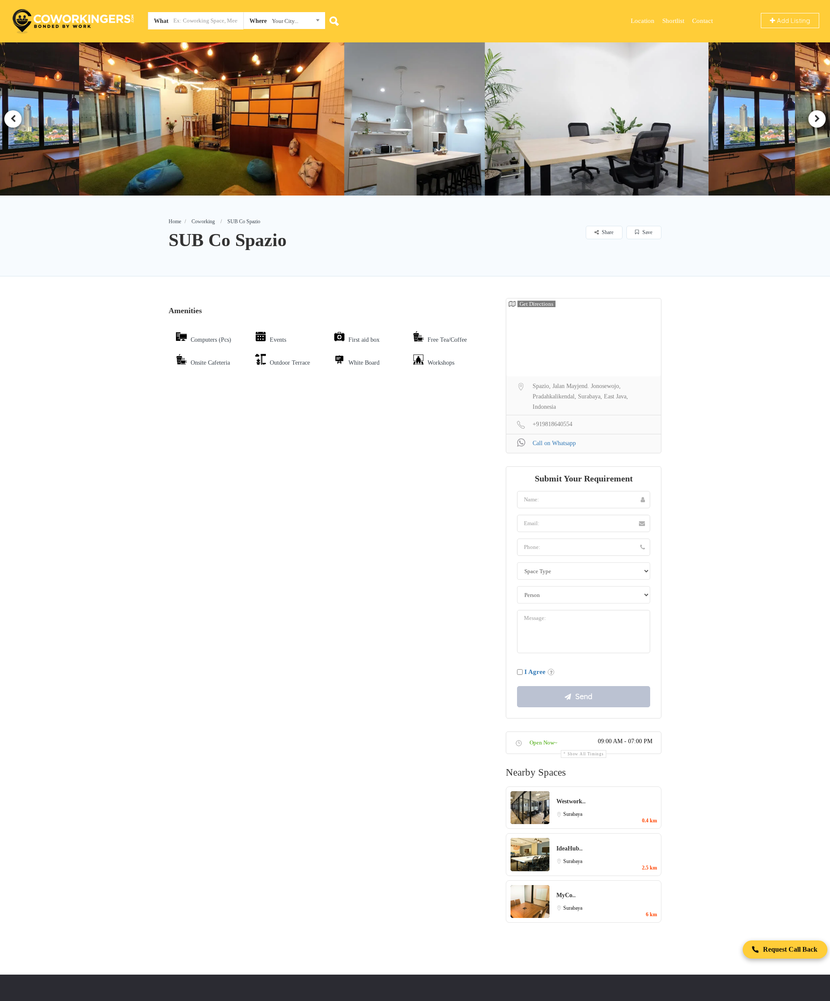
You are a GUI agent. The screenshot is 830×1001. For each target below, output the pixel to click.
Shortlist (673, 20)
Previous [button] (13, 119)
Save (646, 232)
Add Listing (792, 20)
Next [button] (817, 119)
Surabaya (572, 814)
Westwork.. (571, 801)
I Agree (535, 671)
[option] (215, 119)
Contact (702, 20)
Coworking (203, 221)
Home (175, 221)
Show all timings (585, 754)
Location (642, 20)
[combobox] (284, 22)
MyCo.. (566, 895)
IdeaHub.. (569, 848)
